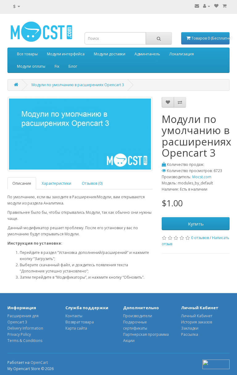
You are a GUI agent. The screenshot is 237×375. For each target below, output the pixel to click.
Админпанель (147, 54)
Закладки (189, 328)
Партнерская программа (146, 334)
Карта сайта (76, 328)
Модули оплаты (31, 66)
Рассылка (189, 334)
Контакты (73, 315)
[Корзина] (224, 6)
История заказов (196, 322)
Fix (57, 66)
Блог (73, 66)
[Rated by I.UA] (216, 364)
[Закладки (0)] (216, 6)
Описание (21, 183)
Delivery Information (25, 328)
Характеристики (56, 183)
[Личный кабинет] (206, 6)
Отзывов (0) (92, 183)
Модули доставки (109, 54)
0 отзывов (200, 237)
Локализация (181, 54)
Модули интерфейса (66, 54)
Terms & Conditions (24, 340)
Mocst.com (201, 176)
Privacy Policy (19, 334)
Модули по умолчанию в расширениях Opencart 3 (77, 84)
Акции (129, 340)
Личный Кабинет (196, 315)
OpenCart (39, 362)
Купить (196, 224)
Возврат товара (79, 322)
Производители (137, 315)
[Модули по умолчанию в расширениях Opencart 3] (79, 134)
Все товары (27, 54)
